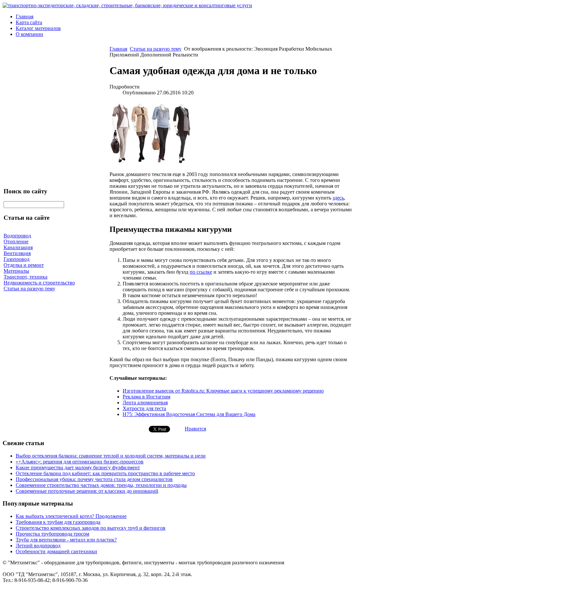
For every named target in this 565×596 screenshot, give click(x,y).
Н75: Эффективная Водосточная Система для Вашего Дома (189, 414)
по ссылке (201, 272)
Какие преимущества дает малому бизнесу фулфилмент (78, 467)
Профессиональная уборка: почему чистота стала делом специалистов (94, 479)
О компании (29, 34)
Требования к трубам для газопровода (58, 522)
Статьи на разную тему (155, 49)
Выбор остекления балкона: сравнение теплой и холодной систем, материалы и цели (111, 456)
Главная (24, 16)
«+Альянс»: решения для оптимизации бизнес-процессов (80, 461)
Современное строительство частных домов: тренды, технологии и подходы (101, 485)
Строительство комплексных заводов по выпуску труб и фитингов (90, 528)
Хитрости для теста (144, 408)
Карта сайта (29, 22)
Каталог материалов (38, 28)
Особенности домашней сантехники (56, 551)
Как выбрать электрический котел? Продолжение (71, 516)
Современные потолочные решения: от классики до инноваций (87, 491)
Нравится (195, 428)
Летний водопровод (38, 545)
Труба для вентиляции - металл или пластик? (66, 539)
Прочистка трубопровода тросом (52, 534)
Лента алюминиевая (145, 402)
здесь (338, 198)
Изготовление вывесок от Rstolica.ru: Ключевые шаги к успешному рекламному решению (223, 391)
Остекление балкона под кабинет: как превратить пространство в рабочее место (105, 473)
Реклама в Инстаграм (146, 396)
